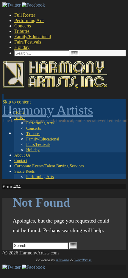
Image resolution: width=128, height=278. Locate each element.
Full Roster (24, 15)
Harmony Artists (47, 110)
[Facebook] (33, 4)
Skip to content (16, 101)
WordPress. (83, 260)
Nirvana (62, 260)
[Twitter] (12, 4)
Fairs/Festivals (27, 41)
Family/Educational (32, 36)
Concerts (22, 25)
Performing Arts (29, 20)
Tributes (21, 31)
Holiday (21, 47)
